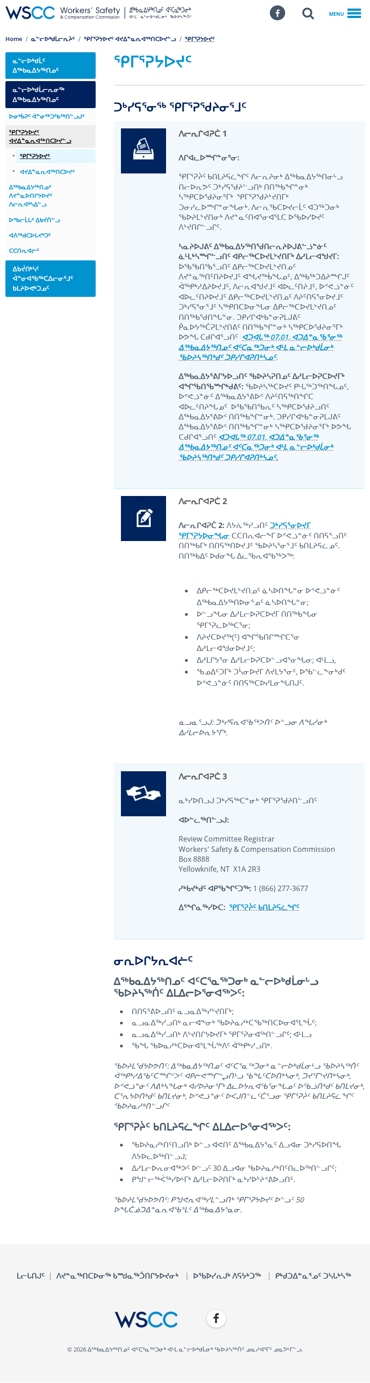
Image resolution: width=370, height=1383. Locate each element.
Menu (336, 13)
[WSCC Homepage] (91, 1319)
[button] (308, 13)
